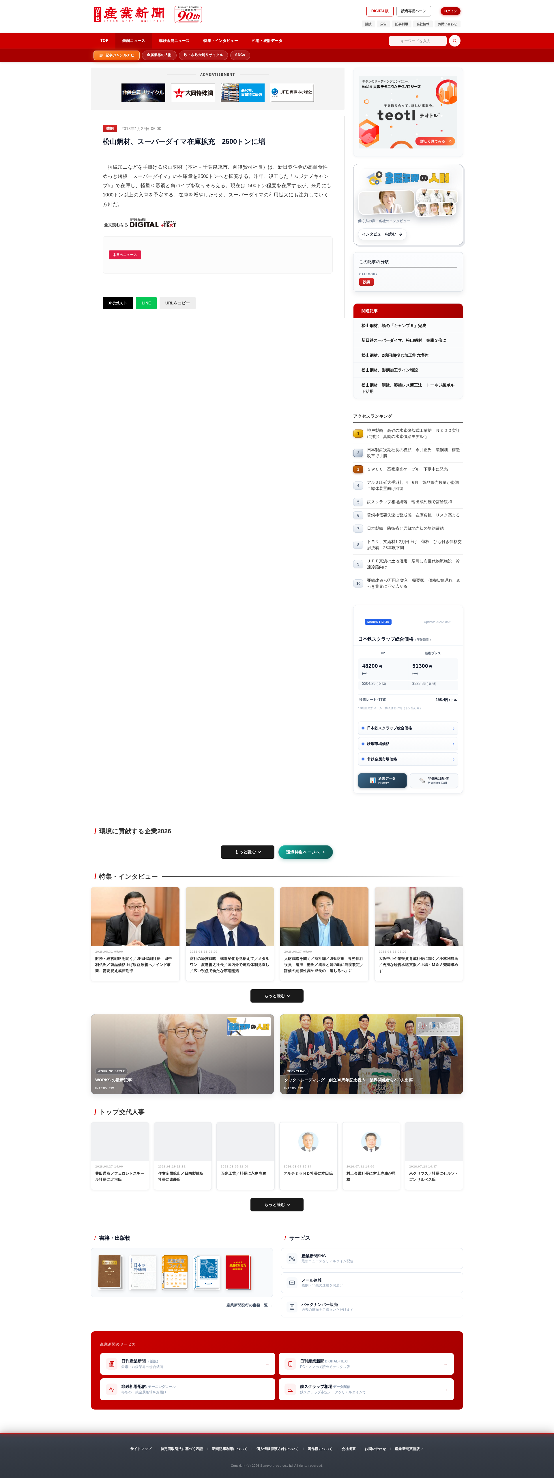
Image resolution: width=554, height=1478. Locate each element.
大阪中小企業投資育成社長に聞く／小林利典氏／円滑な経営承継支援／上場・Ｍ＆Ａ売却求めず (418, 964)
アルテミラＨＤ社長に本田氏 (308, 1173)
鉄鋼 (366, 282)
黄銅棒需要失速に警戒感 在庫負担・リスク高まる (413, 515)
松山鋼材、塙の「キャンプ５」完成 (394, 325)
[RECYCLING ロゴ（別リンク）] (438, 1026)
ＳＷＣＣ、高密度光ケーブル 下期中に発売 (407, 469)
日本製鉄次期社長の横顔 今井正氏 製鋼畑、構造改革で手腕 (413, 452)
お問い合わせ (447, 24)
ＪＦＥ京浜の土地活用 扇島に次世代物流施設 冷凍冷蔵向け (413, 564)
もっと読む (245, 851)
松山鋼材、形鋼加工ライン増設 (390, 370)
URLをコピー (177, 303)
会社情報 (423, 24)
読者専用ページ (413, 11)
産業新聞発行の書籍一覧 (247, 1305)
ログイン (450, 11)
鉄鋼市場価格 (378, 743)
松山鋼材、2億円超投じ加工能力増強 (395, 355)
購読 (368, 24)
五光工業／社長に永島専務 (243, 1173)
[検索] (455, 41)
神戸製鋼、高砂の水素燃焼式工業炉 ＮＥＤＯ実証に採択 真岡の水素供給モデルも (413, 433)
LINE (146, 303)
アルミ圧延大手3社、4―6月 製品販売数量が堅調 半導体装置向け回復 (415, 485)
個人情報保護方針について (278, 1449)
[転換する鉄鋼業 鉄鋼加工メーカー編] (110, 1272)
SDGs (240, 55)
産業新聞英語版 (407, 1449)
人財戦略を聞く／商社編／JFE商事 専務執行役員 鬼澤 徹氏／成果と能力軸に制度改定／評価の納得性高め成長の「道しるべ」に (324, 964)
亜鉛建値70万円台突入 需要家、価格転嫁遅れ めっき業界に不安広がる (414, 583)
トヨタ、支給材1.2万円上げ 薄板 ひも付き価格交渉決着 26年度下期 (414, 544)
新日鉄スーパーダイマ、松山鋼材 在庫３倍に (404, 340)
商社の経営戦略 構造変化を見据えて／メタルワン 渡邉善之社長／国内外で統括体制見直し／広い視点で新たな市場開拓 (229, 964)
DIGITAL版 (380, 11)
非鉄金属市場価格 (382, 759)
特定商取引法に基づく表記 (182, 1449)
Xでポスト (117, 303)
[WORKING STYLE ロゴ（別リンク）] (249, 1026)
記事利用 (401, 24)
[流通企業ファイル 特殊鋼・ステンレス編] (175, 1272)
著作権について (320, 1449)
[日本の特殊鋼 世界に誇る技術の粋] (142, 1272)
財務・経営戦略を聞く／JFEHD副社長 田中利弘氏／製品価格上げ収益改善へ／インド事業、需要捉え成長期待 (133, 964)
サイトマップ (140, 1449)
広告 (383, 24)
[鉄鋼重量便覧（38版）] (238, 1272)
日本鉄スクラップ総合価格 (389, 728)
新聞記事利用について (229, 1449)
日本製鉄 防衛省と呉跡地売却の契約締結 (405, 528)
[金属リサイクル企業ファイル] (206, 1272)
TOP (104, 40)
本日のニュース (125, 255)
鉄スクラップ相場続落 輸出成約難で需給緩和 (409, 501)
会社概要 (349, 1449)
